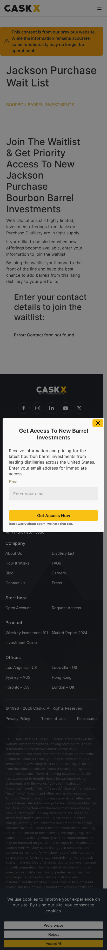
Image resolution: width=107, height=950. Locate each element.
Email (14, 482)
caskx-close (97, 423)
